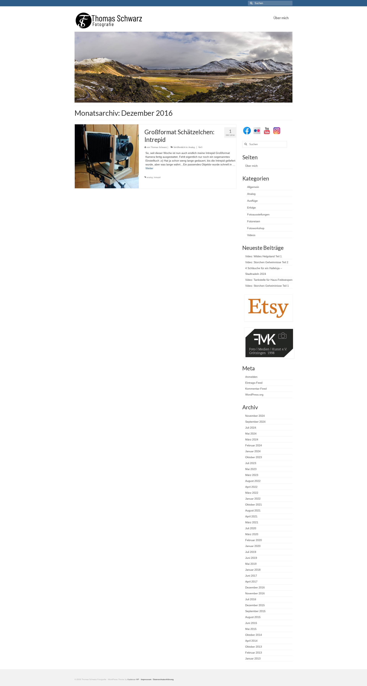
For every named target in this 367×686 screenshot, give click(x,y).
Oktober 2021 (253, 504)
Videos (251, 235)
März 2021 (251, 522)
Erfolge (251, 207)
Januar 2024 (253, 451)
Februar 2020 (253, 540)
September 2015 (255, 611)
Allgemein (253, 186)
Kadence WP (133, 679)
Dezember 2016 (255, 587)
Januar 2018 (253, 569)
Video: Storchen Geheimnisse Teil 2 (266, 262)
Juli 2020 (250, 528)
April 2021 (251, 516)
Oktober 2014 (253, 634)
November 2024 (255, 415)
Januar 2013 (253, 658)
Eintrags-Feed (253, 382)
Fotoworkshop (255, 228)
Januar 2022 (253, 498)
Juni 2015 (251, 623)
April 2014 (251, 640)
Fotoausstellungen (258, 214)
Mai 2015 (251, 628)
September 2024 (255, 421)
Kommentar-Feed (256, 388)
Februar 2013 (253, 652)
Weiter (149, 168)
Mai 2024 (251, 433)
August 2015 (253, 617)
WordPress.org (254, 394)
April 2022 (251, 486)
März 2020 (251, 534)
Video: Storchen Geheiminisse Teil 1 (267, 285)
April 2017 (251, 581)
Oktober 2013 (253, 646)
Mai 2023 (251, 469)
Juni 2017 (251, 575)
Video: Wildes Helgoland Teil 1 (263, 256)
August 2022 (253, 480)
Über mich (251, 165)
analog (150, 177)
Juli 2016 (250, 599)
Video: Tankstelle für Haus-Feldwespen (268, 279)
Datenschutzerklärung (163, 679)
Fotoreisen (253, 221)
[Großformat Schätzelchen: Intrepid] (107, 156)
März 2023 (251, 474)
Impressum (146, 679)
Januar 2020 (253, 546)
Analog (191, 147)
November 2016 (255, 593)
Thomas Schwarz (159, 147)
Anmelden (251, 376)
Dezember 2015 (255, 605)
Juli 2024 (250, 427)
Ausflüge (252, 200)
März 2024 (251, 439)
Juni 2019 (251, 557)
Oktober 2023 (253, 457)
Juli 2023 (250, 463)
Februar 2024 (253, 445)
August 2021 (253, 510)
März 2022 (251, 492)
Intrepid (157, 177)
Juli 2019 (250, 551)
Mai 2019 (251, 563)
